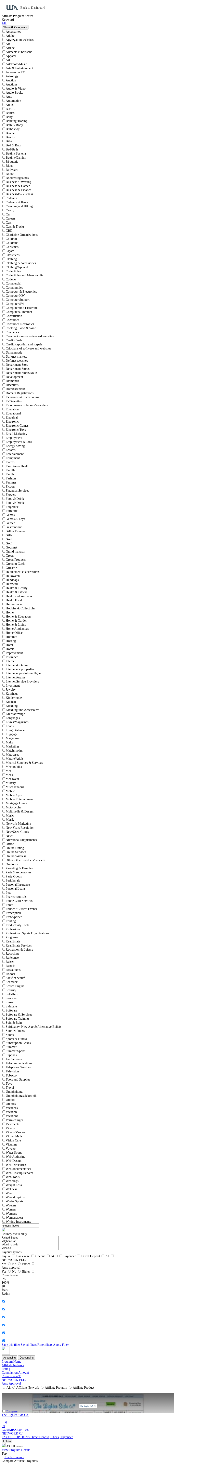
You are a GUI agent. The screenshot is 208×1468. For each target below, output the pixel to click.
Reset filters (44, 1344)
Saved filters (29, 1344)
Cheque (40, 1256)
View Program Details (16, 1450)
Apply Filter (61, 1344)
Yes (4, 1264)
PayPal (6, 1256)
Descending (27, 1357)
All (107, 1256)
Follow (7, 1441)
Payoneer (70, 1256)
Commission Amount (15, 1372)
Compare (11, 1411)
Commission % (11, 1376)
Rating (6, 1369)
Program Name (11, 1361)
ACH (55, 1256)
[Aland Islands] (30, 1244)
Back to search (14, 1457)
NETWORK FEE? (14, 1379)
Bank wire (23, 1256)
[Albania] (30, 1248)
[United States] (30, 1238)
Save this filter (11, 1344)
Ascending (9, 1357)
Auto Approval (11, 1383)
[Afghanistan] (30, 1241)
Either (26, 1264)
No (14, 1264)
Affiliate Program (56, 1387)
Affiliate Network (13, 1365)
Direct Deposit (91, 1256)
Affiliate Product (83, 1387)
